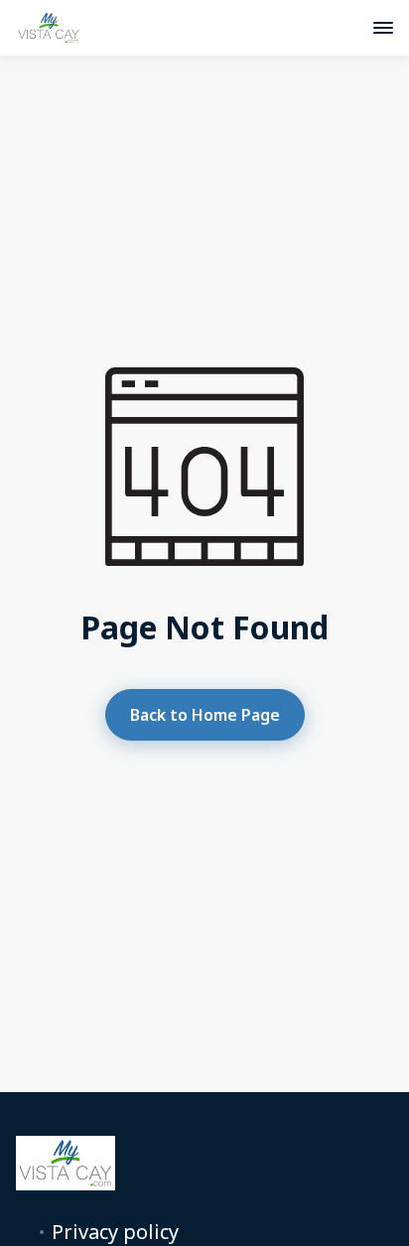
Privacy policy (115, 1232)
